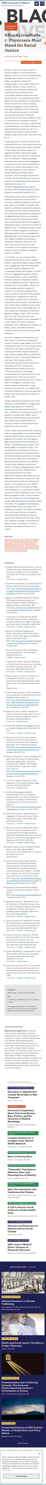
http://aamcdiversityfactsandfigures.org (26, 895)
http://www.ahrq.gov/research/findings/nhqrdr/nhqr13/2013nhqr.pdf (23, 642)
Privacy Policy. (7, 1470)
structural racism (27, 444)
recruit (27, 274)
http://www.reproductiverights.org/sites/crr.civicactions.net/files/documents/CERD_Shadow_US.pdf (23, 880)
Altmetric (37, 62)
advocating (20, 501)
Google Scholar (22, 579)
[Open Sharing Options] (43, 1482)
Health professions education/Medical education (21, 545)
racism (14, 84)
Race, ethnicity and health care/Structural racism (22, 549)
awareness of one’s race (23, 186)
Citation (24, 62)
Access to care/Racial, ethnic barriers (17, 539)
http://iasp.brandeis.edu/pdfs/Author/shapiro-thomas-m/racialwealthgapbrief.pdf (23, 772)
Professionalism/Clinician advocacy (16, 548)
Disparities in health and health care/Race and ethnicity (22, 540)
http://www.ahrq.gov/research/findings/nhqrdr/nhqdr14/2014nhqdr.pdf (23, 608)
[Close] (39, 1453)
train (11, 360)
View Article (10, 579)
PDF (30, 62)
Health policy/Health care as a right (21, 542)
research (23, 230)
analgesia (17, 106)
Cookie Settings (21, 1476)
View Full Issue (23, 1443)
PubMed (20, 627)
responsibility (17, 433)
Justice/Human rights (32, 546)
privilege (21, 503)
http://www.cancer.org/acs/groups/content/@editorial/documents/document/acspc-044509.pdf (23, 591)
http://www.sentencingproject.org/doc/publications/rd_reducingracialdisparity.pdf (23, 748)
